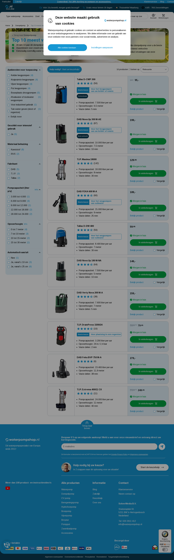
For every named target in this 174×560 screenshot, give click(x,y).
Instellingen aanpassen (102, 47)
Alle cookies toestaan (67, 48)
